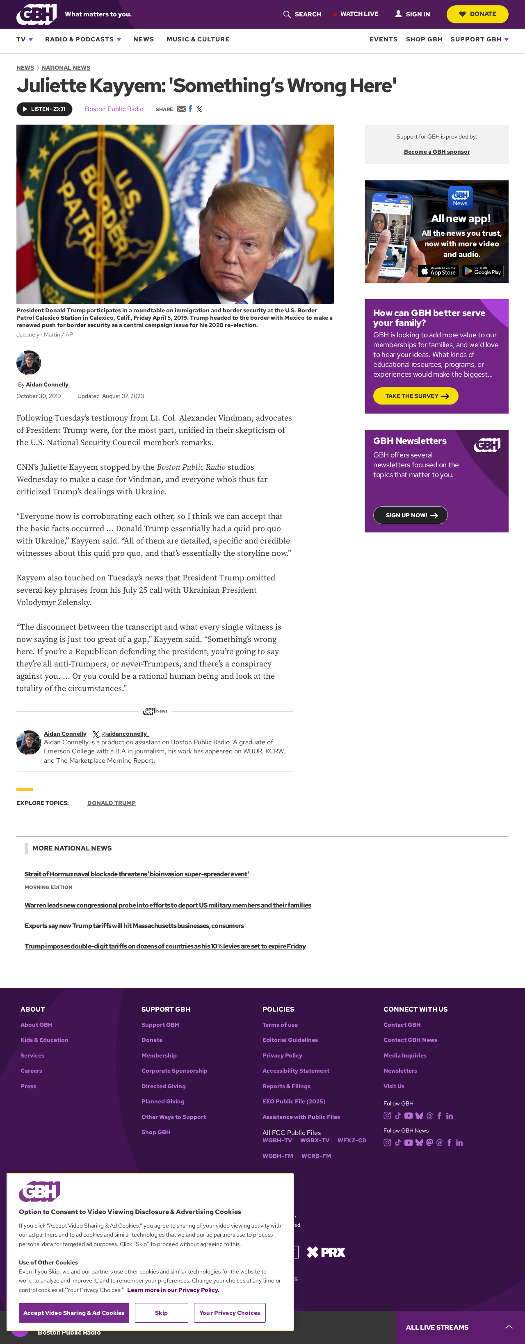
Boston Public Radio (114, 109)
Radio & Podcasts (79, 39)
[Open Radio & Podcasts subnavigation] (119, 39)
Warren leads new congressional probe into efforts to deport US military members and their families (168, 905)
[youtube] (408, 1115)
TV (21, 39)
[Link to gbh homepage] (36, 13)
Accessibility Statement (295, 1070)
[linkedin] (449, 1115)
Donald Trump (111, 803)
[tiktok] (398, 1115)
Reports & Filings (286, 1086)
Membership (159, 1055)
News (143, 39)
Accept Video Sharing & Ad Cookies (74, 1313)
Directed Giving (164, 1086)
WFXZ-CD (352, 1140)
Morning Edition (48, 887)
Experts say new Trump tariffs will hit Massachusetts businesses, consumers (134, 925)
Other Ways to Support (174, 1117)
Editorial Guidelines (290, 1040)
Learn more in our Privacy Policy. (173, 1290)
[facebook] (439, 1115)
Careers (31, 1070)
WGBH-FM (277, 1156)
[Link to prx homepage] (326, 1251)
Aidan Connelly (47, 384)
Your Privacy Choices (229, 1313)
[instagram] (387, 1115)
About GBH (36, 1024)
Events (384, 39)
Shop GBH (424, 39)
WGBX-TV (314, 1140)
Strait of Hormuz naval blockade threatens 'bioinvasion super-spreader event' (137, 874)
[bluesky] (419, 1115)
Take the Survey (412, 396)
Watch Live (359, 14)
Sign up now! (406, 515)
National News (65, 67)
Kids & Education (44, 1040)
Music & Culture (198, 39)
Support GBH (476, 39)
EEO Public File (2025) (294, 1101)
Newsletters (400, 1070)
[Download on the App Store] (439, 271)
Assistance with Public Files (301, 1117)
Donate (483, 14)
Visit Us (393, 1086)
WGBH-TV (277, 1140)
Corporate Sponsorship (175, 1070)
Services (32, 1055)
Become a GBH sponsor (437, 151)
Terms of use (280, 1024)
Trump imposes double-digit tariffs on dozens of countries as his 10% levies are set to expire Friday (165, 946)
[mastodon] (429, 1142)
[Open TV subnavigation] (31, 39)
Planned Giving (163, 1101)
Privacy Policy (282, 1055)
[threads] (429, 1115)
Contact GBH (402, 1024)
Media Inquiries (405, 1055)
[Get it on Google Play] (483, 271)
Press (28, 1086)
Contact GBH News (410, 1040)
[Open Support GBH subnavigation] (506, 39)
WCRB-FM (316, 1156)
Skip (161, 1313)
